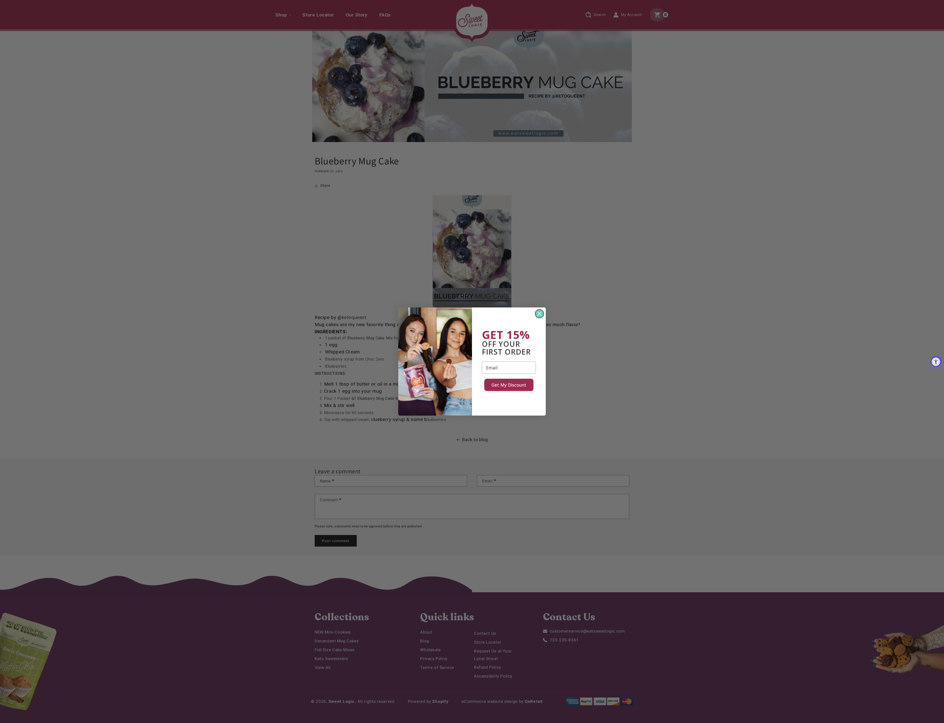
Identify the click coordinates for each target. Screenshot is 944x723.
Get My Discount (508, 385)
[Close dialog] (539, 313)
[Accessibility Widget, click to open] (936, 361)
